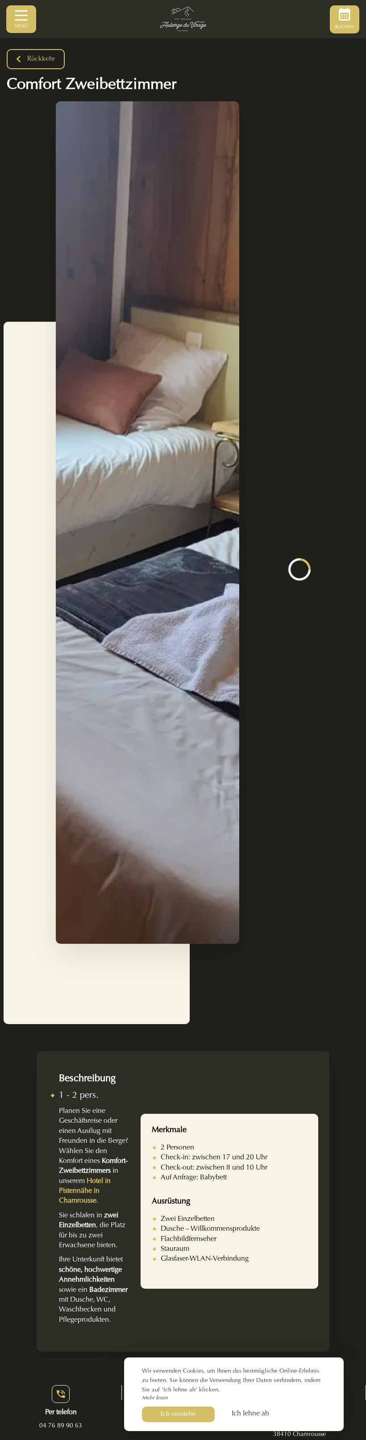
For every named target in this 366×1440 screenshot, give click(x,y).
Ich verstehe (178, 1414)
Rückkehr (41, 59)
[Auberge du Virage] (183, 19)
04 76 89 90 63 (60, 1426)
